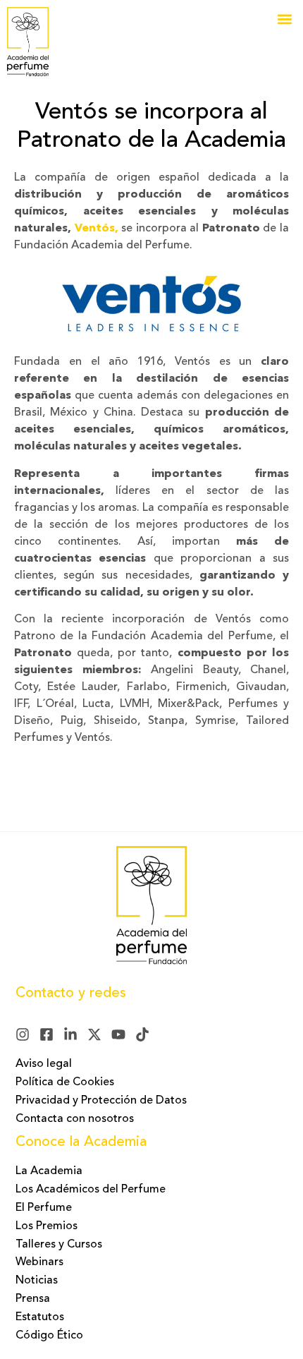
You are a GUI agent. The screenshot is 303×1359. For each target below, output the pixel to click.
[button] (284, 18)
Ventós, (96, 228)
